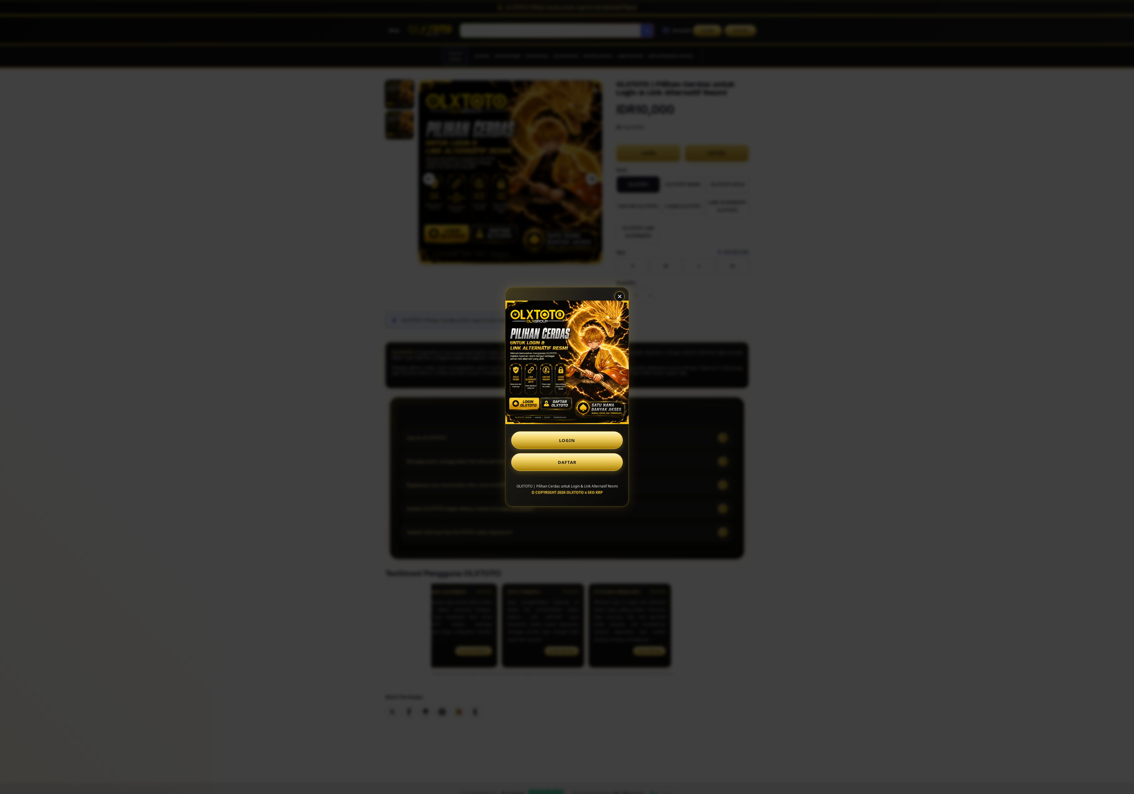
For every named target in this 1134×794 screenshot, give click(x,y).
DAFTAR (567, 462)
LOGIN (567, 440)
